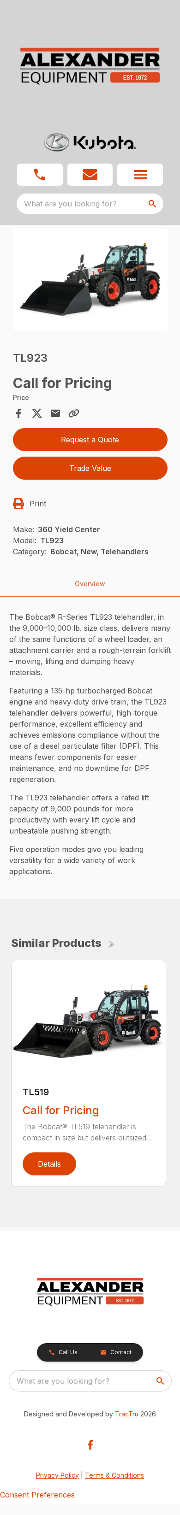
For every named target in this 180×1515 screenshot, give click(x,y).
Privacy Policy (57, 1475)
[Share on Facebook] (18, 413)
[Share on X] (36, 413)
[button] (40, 174)
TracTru (126, 1414)
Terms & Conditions (114, 1475)
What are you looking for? (70, 203)
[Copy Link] (73, 413)
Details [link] (49, 1164)
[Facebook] (90, 1445)
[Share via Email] (55, 413)
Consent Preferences (37, 1494)
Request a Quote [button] (90, 439)
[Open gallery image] (90, 280)
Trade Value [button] (90, 468)
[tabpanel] (90, 281)
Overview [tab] (90, 583)
